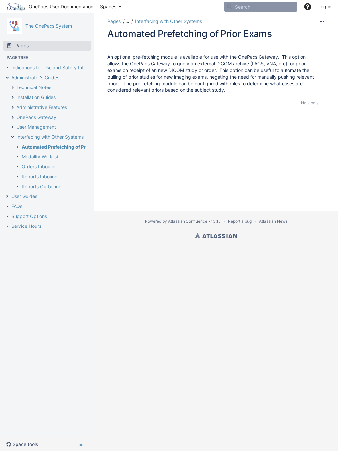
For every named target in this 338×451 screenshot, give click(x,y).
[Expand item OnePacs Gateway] (12, 117)
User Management (36, 127)
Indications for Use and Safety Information (56, 67)
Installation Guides (36, 97)
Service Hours (26, 226)
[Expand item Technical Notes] (12, 87)
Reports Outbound (42, 186)
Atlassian (216, 235)
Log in (324, 6)
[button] (24, 444)
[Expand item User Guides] (7, 196)
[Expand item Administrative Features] (12, 107)
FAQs (16, 206)
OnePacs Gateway (36, 117)
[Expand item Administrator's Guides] (7, 77)
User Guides (24, 196)
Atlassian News (273, 221)
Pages (114, 21)
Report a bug (240, 221)
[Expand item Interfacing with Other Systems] (12, 137)
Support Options (29, 216)
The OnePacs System (48, 26)
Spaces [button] (108, 6)
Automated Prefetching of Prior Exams (65, 147)
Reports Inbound (40, 176)
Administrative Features (42, 107)
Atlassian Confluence (187, 221)
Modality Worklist (40, 156)
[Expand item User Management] (12, 127)
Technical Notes (34, 87)
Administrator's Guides (35, 77)
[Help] (307, 6)
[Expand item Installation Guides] (12, 97)
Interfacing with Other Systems (50, 137)
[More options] (322, 21)
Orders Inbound (39, 166)
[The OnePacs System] (14, 26)
